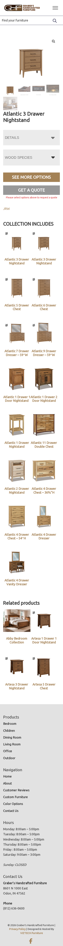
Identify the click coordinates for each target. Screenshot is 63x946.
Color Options (13, 803)
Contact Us (10, 810)
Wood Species (18, 157)
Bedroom (9, 723)
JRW (6, 208)
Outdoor (9, 758)
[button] (53, 41)
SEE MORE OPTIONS (31, 177)
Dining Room (12, 737)
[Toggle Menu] (55, 7)
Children (9, 730)
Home (7, 776)
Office (7, 751)
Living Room (12, 744)
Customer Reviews (16, 790)
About (7, 783)
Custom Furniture (15, 797)
